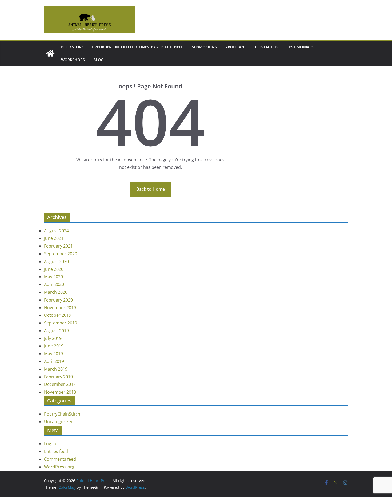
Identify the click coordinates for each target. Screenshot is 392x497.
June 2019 (53, 346)
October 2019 (57, 315)
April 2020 (54, 284)
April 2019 (54, 361)
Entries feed (56, 451)
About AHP (236, 46)
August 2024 (56, 231)
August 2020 (56, 261)
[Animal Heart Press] (50, 53)
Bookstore (72, 46)
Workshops (73, 59)
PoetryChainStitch (62, 414)
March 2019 (55, 369)
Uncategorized (59, 422)
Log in (50, 444)
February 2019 (58, 377)
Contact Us (266, 46)
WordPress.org (59, 467)
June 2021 (53, 238)
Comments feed (60, 459)
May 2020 (53, 277)
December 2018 (60, 384)
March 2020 (55, 292)
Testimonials (300, 46)
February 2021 (58, 246)
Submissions (204, 46)
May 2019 (53, 354)
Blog (98, 59)
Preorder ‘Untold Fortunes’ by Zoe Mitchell (137, 46)
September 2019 (60, 323)
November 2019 (60, 308)
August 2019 (56, 331)
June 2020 (53, 269)
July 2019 (53, 338)
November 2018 (60, 392)
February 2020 (58, 300)
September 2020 (60, 254)
